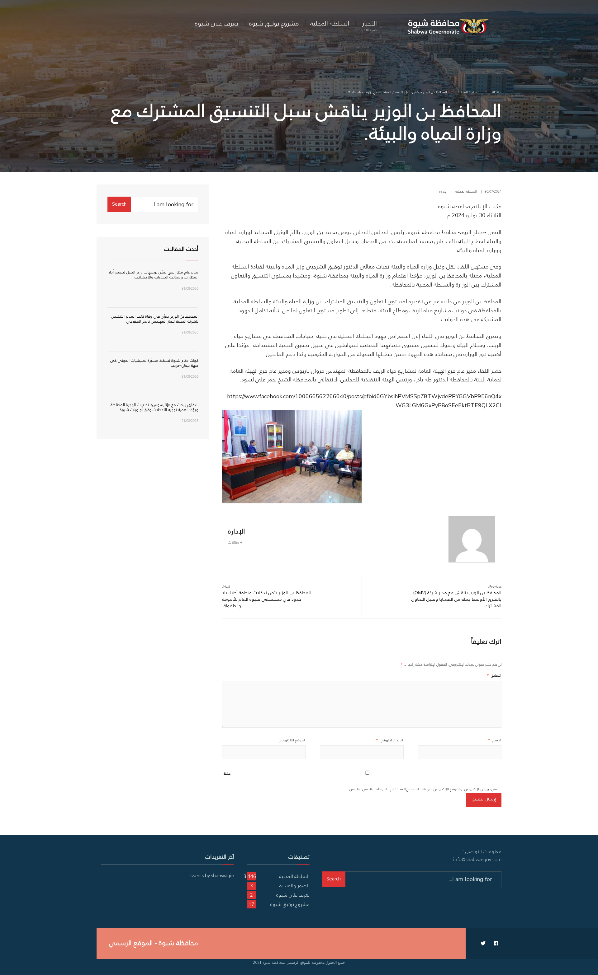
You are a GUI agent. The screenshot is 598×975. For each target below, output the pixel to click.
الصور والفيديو (294, 885)
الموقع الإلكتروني (292, 740)
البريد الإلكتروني (390, 740)
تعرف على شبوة (216, 23)
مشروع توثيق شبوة (274, 23)
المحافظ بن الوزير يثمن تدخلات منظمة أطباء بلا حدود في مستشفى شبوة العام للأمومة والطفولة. (266, 596)
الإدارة (443, 191)
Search (119, 204)
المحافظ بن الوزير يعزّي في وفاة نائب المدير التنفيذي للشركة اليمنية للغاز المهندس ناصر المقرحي (154, 318)
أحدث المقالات (181, 249)
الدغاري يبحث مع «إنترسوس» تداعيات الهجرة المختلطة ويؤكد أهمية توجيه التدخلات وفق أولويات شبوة (154, 407)
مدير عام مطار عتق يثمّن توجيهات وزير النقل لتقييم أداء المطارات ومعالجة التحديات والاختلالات (153, 274)
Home (496, 92)
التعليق (494, 675)
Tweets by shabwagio (212, 875)
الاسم (494, 740)
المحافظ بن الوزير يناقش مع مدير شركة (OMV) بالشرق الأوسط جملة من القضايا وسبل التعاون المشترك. (456, 596)
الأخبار (368, 25)
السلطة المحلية (329, 23)
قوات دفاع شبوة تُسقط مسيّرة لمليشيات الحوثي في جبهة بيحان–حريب (154, 363)
